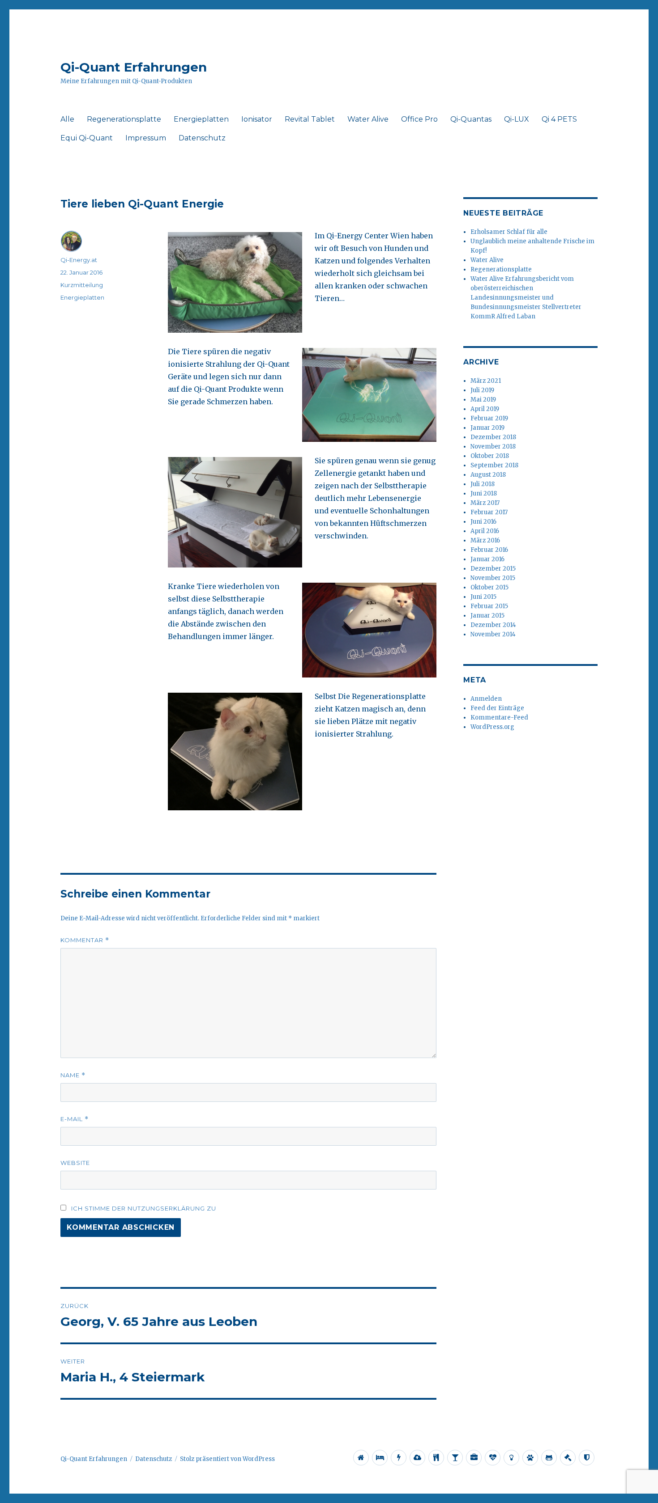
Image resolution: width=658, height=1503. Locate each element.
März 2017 (485, 503)
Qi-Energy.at (78, 259)
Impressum (145, 138)
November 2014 (493, 634)
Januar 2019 (487, 428)
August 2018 (488, 474)
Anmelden (486, 699)
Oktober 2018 (489, 456)
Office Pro (419, 119)
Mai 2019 (483, 399)
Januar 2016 (487, 559)
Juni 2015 (483, 597)
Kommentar (84, 940)
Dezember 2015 (493, 568)
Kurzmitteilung (81, 284)
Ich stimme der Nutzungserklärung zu (143, 1208)
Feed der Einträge (497, 708)
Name (72, 1075)
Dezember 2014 (493, 625)
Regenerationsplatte (124, 119)
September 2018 (494, 465)
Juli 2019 (482, 390)
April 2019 (484, 409)
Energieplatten (201, 119)
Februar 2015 (489, 606)
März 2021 (485, 381)
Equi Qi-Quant (86, 138)
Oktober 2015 (489, 587)
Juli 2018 (482, 484)
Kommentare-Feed (499, 717)
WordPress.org (492, 727)
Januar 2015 (487, 615)
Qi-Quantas (470, 119)
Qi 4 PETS (559, 119)
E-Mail (74, 1119)
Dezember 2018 (493, 437)
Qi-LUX (516, 119)
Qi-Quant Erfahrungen (133, 67)
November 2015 (492, 578)
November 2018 (493, 446)
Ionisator (256, 119)
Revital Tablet (310, 119)
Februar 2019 (489, 418)
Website (75, 1162)
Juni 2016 (483, 521)
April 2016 (484, 531)
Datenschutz (202, 138)
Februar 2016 (489, 550)
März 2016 (485, 540)
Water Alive (368, 119)
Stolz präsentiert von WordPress (227, 1459)
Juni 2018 (483, 493)
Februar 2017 (489, 512)
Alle (67, 119)
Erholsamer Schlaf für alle (508, 232)
